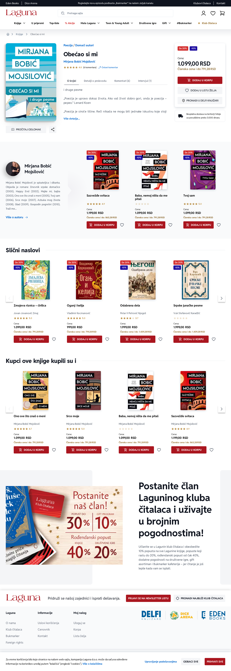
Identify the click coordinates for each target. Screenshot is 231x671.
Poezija (68, 45)
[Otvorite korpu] (222, 13)
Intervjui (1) (145, 80)
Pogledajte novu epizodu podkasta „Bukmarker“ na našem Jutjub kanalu (115, 3)
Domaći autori (84, 45)
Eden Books (12, 3)
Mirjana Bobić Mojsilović (79, 61)
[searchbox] (115, 13)
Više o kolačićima (92, 663)
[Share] (52, 129)
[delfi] (151, 615)
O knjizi (71, 80)
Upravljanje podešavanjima (161, 661)
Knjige (19, 34)
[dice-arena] (181, 615)
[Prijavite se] (203, 13)
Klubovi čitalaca (202, 3)
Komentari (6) (122, 80)
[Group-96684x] (213, 615)
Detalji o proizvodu (95, 80)
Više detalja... (72, 118)
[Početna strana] (22, 13)
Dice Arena (31, 3)
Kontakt (221, 3)
